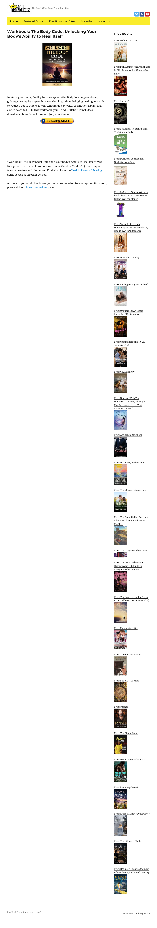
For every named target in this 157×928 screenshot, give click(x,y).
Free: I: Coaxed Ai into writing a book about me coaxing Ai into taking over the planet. (131, 195)
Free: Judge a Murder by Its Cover (131, 813)
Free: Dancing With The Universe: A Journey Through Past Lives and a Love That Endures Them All (129, 403)
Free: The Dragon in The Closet (130, 550)
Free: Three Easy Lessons (127, 654)
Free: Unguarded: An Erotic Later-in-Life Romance (128, 313)
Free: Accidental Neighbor (128, 435)
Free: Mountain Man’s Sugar (129, 759)
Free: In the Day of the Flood (129, 462)
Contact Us (127, 913)
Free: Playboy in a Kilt (126, 628)
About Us (104, 21)
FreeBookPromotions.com (20, 912)
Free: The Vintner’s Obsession (130, 490)
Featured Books (33, 21)
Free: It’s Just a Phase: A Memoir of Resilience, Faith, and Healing (131, 871)
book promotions (36, 187)
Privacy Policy (143, 913)
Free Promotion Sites (62, 21)
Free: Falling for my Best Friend (131, 284)
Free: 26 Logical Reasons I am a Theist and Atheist (130, 130)
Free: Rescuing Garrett (126, 787)
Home (14, 21)
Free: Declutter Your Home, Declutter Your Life (129, 160)
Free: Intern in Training (126, 257)
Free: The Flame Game (126, 733)
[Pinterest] (147, 14)
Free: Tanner (121, 706)
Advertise (86, 21)
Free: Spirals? (121, 101)
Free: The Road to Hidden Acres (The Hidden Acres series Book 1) (131, 599)
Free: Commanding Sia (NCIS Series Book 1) (129, 343)
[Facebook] (142, 14)
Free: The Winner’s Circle (127, 841)
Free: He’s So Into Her (126, 40)
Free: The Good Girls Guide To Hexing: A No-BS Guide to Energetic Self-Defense (130, 566)
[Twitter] (136, 14)
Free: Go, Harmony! (124, 371)
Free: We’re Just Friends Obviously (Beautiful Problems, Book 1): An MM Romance (131, 227)
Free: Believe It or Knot (126, 680)
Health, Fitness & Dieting (86, 170)
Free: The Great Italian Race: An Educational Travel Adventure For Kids (131, 520)
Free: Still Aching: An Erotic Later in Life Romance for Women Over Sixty (132, 70)
